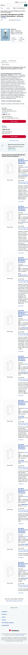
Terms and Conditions (20, 635)
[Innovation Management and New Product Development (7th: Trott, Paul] (10, 330)
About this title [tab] (12, 60)
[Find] (25, 5)
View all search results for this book (14, 601)
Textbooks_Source (22, 275)
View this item (4, 112)
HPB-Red (23, 222)
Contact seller (21, 201)
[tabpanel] (13, 85)
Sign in (21, 2)
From (14, 39)
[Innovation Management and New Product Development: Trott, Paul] (10, 178)
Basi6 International (21, 416)
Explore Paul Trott (12, 150)
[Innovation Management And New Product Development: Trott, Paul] (10, 375)
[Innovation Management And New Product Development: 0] (10, 419)
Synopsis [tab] (4, 60)
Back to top (14, 607)
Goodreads (17, 20)
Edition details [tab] (5, 64)
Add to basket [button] (14, 121)
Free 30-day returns (14, 140)
